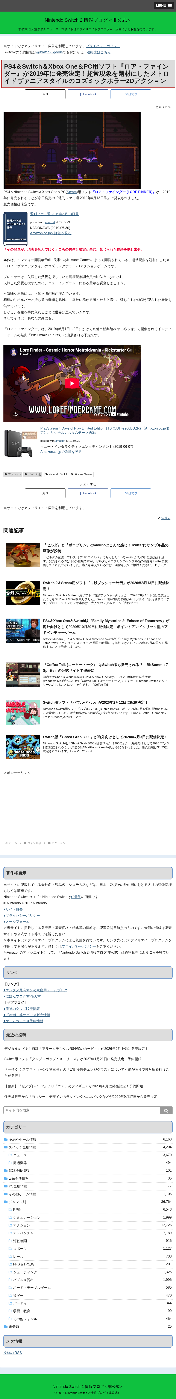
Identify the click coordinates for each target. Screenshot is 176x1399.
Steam (72, 192)
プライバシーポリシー (103, 46)
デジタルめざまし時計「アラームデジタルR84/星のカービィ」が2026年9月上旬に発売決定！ (76, 1048)
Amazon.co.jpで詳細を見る (50, 233)
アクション (14, 474)
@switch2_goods (49, 52)
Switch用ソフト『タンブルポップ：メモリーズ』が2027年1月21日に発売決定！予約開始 (72, 1059)
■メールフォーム (16, 921)
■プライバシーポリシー (21, 915)
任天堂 (76, 897)
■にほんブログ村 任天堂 (22, 996)
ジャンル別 (34, 474)
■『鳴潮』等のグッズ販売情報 (26, 1015)
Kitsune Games (83, 474)
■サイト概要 (13, 909)
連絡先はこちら (99, 52)
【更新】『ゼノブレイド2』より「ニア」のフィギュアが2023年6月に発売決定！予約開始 (73, 1086)
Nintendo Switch (58, 474)
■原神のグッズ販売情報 (21, 1009)
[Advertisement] (88, 806)
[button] (166, 1110)
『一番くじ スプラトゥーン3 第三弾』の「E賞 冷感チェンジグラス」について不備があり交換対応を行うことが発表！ (86, 1072)
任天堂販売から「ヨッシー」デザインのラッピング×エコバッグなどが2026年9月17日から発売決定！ (82, 1096)
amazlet (50, 222)
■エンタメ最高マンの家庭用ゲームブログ (35, 990)
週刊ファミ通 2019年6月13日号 (54, 214)
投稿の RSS (12, 1353)
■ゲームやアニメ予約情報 (23, 1021)
